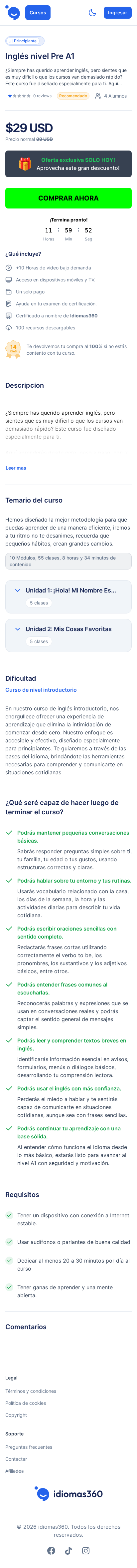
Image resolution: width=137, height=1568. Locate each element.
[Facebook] (51, 1550)
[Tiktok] (68, 1550)
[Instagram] (85, 1550)
